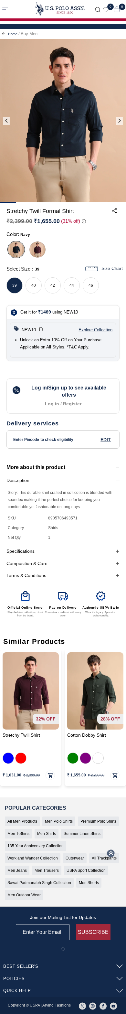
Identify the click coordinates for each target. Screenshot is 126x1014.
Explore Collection (95, 329)
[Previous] (6, 121)
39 (14, 285)
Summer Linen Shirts (82, 833)
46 (91, 285)
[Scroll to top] (110, 855)
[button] (40, 330)
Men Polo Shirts (59, 821)
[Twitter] (82, 1005)
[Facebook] (103, 1005)
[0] (106, 9)
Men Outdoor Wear (24, 895)
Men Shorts (89, 883)
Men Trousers (47, 870)
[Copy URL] (108, 263)
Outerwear (75, 858)
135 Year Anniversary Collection (35, 846)
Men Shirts (46, 833)
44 (71, 285)
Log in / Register (63, 403)
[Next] (119, 121)
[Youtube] (113, 1005)
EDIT (105, 439)
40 (33, 285)
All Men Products (22, 821)
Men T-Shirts (18, 833)
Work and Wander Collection (32, 858)
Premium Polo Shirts (98, 821)
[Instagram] (92, 1005)
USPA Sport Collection (86, 870)
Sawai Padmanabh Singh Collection (39, 883)
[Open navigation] (15, 9)
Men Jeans (17, 870)
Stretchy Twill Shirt (21, 735)
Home (12, 34)
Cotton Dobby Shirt (86, 735)
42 (52, 285)
